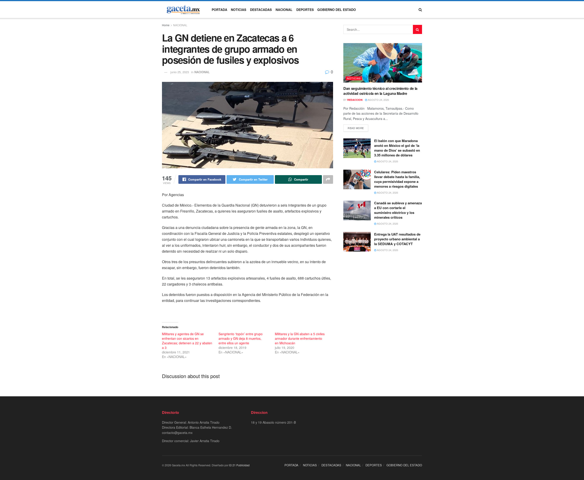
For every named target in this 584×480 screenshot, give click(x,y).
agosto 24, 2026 (378, 99)
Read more (356, 128)
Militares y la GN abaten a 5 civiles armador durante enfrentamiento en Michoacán (300, 338)
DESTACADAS (261, 9)
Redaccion (354, 99)
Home (165, 25)
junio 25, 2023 (179, 72)
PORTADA (219, 9)
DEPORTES (305, 9)
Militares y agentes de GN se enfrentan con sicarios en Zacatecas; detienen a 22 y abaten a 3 (187, 341)
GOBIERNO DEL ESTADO (336, 9)
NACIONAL (284, 9)
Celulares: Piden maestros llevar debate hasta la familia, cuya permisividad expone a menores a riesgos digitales (397, 179)
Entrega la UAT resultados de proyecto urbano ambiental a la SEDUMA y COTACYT (397, 239)
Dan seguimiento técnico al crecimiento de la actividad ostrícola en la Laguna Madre (380, 91)
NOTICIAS (238, 9)
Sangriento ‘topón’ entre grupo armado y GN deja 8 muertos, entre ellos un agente (241, 338)
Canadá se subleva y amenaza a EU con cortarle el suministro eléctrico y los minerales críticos (398, 210)
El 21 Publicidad (239, 465)
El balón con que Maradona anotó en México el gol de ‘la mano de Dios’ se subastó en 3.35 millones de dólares (397, 148)
